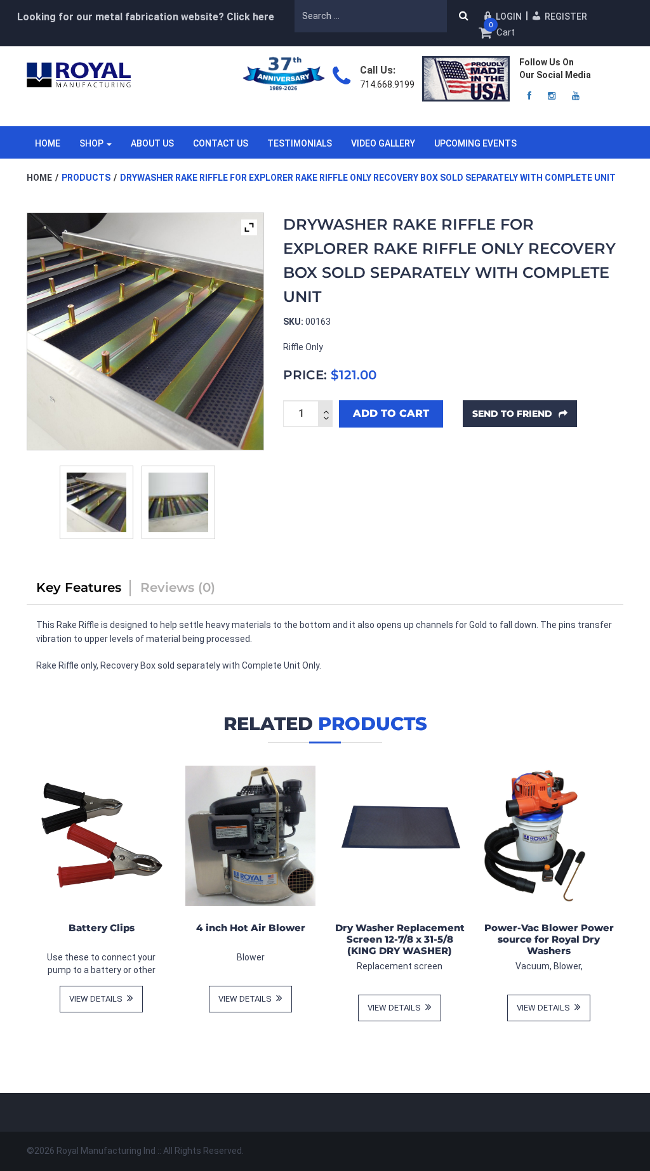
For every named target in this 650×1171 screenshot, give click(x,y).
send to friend (513, 413)
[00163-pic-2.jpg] (178, 502)
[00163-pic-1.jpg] (96, 502)
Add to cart (391, 413)
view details (96, 999)
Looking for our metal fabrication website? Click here (145, 17)
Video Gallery (383, 143)
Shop (91, 143)
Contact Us (220, 143)
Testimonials (299, 143)
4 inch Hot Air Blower (250, 928)
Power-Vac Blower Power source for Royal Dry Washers (549, 939)
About (152, 143)
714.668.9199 (387, 84)
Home (47, 143)
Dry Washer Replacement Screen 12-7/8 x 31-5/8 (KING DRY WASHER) (400, 939)
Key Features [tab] (78, 587)
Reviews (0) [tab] (177, 587)
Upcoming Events (475, 143)
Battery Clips (102, 928)
